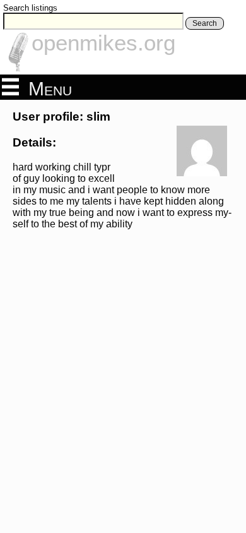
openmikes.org (103, 42)
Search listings (30, 8)
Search (204, 23)
